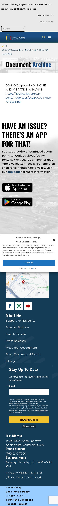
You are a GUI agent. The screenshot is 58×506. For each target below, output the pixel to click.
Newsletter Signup (29, 419)
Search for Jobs (16, 334)
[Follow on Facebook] (10, 306)
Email (12, 386)
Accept (29, 262)
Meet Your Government (21, 347)
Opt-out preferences (28, 268)
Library (10, 361)
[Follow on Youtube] (28, 306)
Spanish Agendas (45, 15)
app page (14, 171)
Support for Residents (20, 320)
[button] (54, 239)
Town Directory (46, 21)
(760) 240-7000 (16, 453)
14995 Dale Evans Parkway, (23, 441)
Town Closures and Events (23, 354)
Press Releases (16, 341)
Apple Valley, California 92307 (25, 445)
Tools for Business (18, 327)
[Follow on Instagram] (19, 306)
